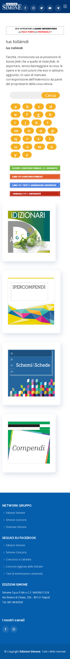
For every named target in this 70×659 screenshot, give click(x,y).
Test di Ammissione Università (24, 573)
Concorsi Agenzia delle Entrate (24, 566)
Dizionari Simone (16, 527)
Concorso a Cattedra (18, 559)
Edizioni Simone (15, 512)
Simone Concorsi (16, 520)
